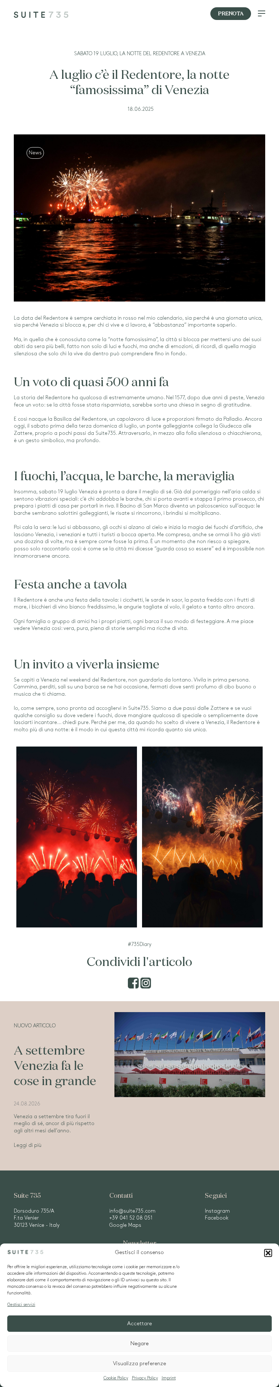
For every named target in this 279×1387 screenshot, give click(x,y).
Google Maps (125, 1225)
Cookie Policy (116, 1378)
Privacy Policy (145, 1378)
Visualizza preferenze (139, 1363)
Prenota (230, 13)
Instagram (217, 1211)
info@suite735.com (132, 1211)
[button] (268, 1253)
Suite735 (138, 708)
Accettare (139, 1323)
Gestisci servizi (21, 1305)
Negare (139, 1343)
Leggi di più (27, 1145)
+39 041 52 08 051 (131, 1218)
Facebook (217, 1218)
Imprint (169, 1378)
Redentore (55, 318)
